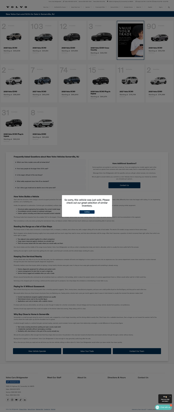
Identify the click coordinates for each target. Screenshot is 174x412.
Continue (87, 212)
